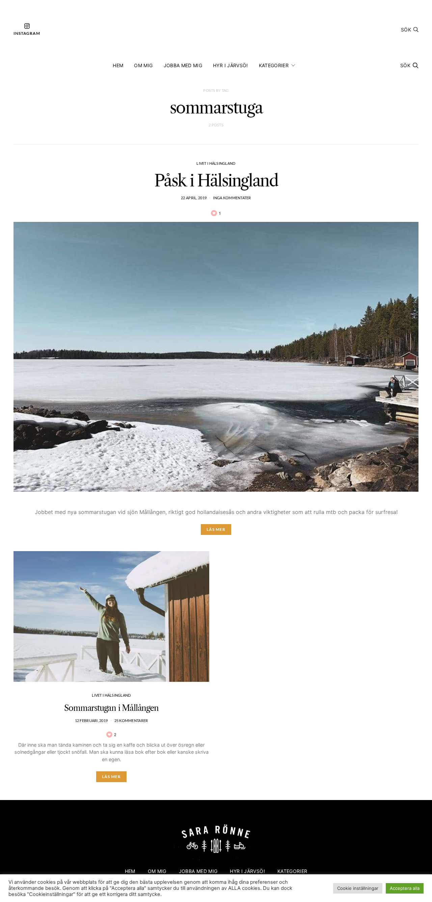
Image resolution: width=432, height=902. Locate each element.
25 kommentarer (131, 720)
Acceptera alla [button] (405, 888)
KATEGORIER (274, 65)
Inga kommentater (232, 198)
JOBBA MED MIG (183, 65)
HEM (118, 65)
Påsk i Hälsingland (216, 180)
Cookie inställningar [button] (357, 888)
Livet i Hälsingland (215, 163)
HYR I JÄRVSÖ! (230, 65)
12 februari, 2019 (91, 720)
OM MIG (143, 65)
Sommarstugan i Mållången (111, 708)
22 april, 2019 (194, 198)
